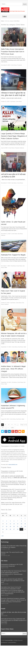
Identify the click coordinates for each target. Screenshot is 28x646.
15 (21, 523)
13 (14, 523)
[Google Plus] (12, 431)
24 (3, 529)
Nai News (20, 233)
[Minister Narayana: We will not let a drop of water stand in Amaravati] (14, 320)
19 (10, 526)
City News (12, 101)
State (5, 267)
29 (21, 529)
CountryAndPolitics (9, 640)
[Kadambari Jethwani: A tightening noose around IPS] (14, 395)
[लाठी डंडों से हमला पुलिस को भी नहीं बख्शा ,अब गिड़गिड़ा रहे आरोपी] (14, 162)
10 (2, 427)
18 (6, 526)
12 (10, 523)
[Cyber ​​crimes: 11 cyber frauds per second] (14, 203)
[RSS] (23, 431)
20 (14, 526)
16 (25, 523)
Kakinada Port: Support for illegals (13, 255)
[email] (19, 431)
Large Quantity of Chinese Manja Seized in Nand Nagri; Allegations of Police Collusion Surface (14, 136)
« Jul (2, 535)
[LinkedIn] (9, 431)
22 (21, 526)
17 (3, 526)
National (22, 147)
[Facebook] (5, 431)
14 (17, 523)
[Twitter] (2, 431)
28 (17, 529)
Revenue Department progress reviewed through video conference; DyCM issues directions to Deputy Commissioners (13, 600)
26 (10, 529)
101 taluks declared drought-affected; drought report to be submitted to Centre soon (12, 580)
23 (25, 526)
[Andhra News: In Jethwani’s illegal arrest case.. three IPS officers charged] (14, 357)
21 (17, 526)
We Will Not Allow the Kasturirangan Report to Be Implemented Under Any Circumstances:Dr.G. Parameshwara (13, 572)
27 (14, 529)
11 (6, 523)
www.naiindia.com (12, 464)
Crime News (14, 65)
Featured (19, 65)
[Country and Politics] (14, 9)
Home (2, 21)
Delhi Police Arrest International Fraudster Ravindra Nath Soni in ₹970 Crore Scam (12, 51)
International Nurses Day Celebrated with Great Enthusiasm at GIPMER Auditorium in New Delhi (13, 620)
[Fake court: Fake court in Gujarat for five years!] (14, 280)
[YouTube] (16, 431)
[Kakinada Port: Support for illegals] (14, 246)
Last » (12, 427)
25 (6, 529)
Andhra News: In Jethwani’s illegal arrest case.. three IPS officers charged (13, 368)
